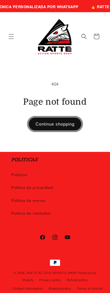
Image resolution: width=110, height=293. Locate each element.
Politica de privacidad (32, 187)
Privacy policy (50, 280)
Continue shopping (55, 124)
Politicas (19, 175)
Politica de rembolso (31, 213)
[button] (11, 36)
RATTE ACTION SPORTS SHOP (52, 273)
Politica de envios (28, 200)
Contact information (27, 288)
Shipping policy (60, 288)
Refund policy (77, 280)
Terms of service (90, 288)
